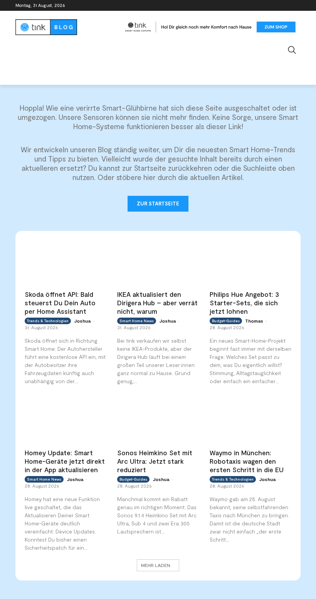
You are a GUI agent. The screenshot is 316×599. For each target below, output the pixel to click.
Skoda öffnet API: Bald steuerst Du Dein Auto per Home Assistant (60, 302)
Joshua (82, 320)
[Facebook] (253, 5)
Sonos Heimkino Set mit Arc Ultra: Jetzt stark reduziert (154, 461)
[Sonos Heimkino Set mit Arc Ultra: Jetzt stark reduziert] (158, 420)
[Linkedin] (275, 5)
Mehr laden (155, 565)
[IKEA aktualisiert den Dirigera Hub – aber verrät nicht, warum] (158, 262)
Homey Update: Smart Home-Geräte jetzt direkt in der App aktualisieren (65, 461)
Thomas (254, 320)
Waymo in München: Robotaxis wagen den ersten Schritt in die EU (247, 461)
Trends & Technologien (48, 320)
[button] (292, 50)
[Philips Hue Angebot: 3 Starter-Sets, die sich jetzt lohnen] (250, 262)
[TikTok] (285, 5)
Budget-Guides (226, 320)
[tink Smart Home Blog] (67, 27)
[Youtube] (296, 5)
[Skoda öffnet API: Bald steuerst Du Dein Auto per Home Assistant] (65, 262)
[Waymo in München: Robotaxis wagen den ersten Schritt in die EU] (250, 420)
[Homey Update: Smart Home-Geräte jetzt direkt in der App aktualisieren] (65, 420)
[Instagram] (264, 5)
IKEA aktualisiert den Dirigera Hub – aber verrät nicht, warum (157, 302)
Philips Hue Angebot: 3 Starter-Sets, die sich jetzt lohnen (244, 302)
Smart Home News (136, 320)
